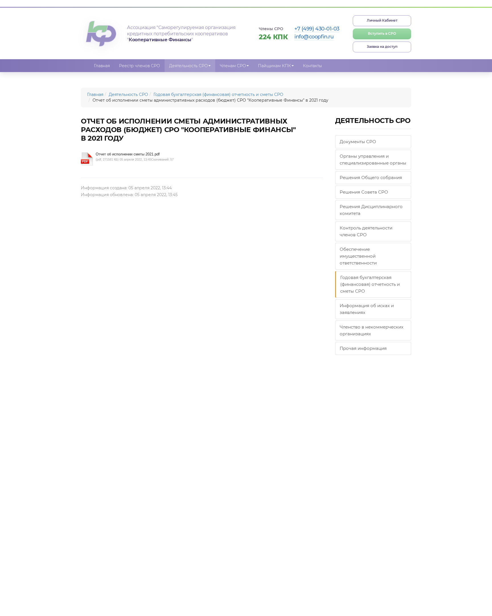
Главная (102, 65)
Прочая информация (363, 348)
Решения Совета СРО (364, 192)
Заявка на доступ (382, 46)
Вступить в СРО (382, 33)
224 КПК (273, 37)
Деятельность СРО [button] (188, 65)
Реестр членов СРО (139, 65)
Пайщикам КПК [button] (274, 65)
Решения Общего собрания (371, 177)
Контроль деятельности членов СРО (366, 231)
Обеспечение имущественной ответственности (358, 256)
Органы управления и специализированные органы (373, 159)
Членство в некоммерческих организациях (371, 330)
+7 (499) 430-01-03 (316, 29)
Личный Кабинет (382, 20)
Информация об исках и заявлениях (367, 309)
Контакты (312, 65)
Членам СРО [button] (233, 65)
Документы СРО (358, 141)
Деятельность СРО (128, 94)
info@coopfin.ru (313, 37)
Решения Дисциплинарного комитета (371, 210)
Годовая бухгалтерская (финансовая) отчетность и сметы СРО (218, 94)
